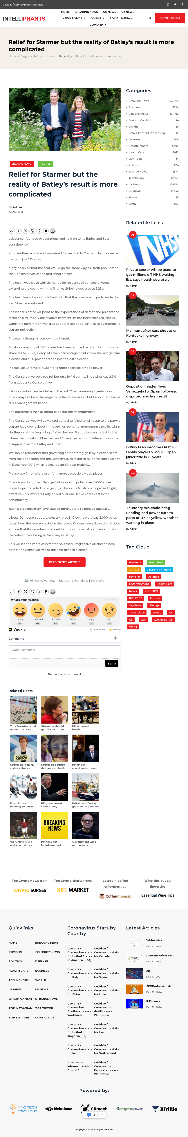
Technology (135, 178)
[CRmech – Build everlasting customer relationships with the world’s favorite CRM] (94, 1108)
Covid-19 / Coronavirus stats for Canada (106, 952)
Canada (134, 569)
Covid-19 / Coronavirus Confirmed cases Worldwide (79, 1009)
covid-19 (134, 576)
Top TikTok (44, 1008)
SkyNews (135, 605)
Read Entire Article (64, 562)
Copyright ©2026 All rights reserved (94, 1129)
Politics (46, 163)
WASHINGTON (163, 619)
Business (134, 107)
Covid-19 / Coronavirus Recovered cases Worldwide (106, 1068)
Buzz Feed (156, 562)
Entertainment (137, 146)
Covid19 (133, 126)
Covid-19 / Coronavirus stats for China (79, 990)
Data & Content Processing (146, 133)
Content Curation (139, 120)
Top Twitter (19, 1017)
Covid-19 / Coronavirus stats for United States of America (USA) (79, 954)
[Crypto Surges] (30, 890)
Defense (133, 139)
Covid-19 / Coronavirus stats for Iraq (79, 1049)
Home (65, 12)
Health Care (135, 152)
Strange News (137, 171)
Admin (17, 207)
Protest (155, 598)
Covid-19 (96, 24)
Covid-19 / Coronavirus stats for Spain (106, 973)
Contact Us (44, 1017)
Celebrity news (138, 113)
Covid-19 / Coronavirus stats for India (23, 4)
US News (109, 12)
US (131, 619)
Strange (154, 605)
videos (132, 197)
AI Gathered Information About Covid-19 (80, 1066)
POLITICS (135, 598)
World (131, 203)
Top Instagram (20, 1008)
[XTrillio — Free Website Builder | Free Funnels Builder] (164, 1108)
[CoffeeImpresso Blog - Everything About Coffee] (115, 896)
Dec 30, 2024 (154, 946)
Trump (156, 612)
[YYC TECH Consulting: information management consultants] (23, 1108)
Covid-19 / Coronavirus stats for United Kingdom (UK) (79, 1030)
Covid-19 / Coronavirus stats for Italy (79, 973)
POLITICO (151, 591)
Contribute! (170, 18)
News (133, 591)
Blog (24, 56)
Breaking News (86, 12)
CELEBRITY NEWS (159, 569)
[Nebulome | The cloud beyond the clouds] (59, 1108)
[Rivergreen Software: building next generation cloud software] (129, 1108)
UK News (127, 12)
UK (171, 612)
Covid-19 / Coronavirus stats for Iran (106, 1028)
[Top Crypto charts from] (73, 889)
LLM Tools (134, 158)
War (143, 619)
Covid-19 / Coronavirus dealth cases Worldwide (103, 1009)
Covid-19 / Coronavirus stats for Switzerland (106, 1049)
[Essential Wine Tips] (158, 895)
